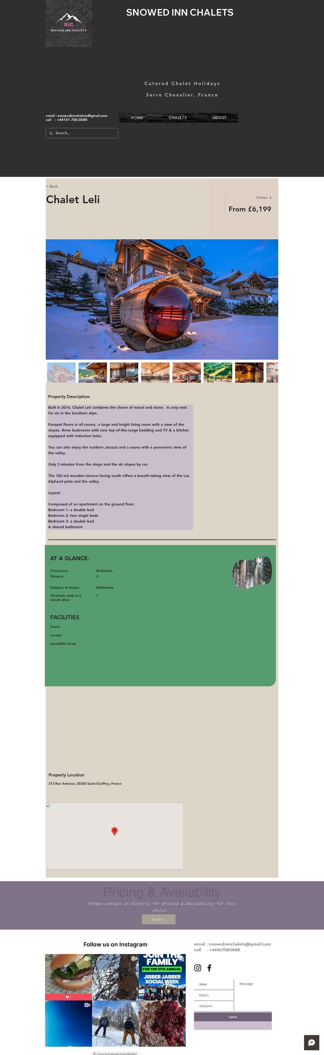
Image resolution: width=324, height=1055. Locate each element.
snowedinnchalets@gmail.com (82, 115)
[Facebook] (209, 967)
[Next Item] (270, 299)
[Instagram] (197, 967)
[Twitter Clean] (320, 231)
